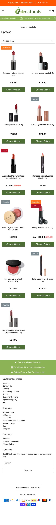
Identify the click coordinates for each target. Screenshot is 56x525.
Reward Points (9, 423)
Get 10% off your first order (14, 420)
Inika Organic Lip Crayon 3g (42, 280)
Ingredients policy (10, 400)
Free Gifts (7, 418)
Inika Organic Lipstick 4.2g (42, 124)
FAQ (4, 402)
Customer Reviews (10, 397)
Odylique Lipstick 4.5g (13, 124)
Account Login (8, 412)
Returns (6, 394)
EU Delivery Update (11, 391)
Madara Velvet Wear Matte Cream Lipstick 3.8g (13, 331)
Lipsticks (32, 27)
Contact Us (7, 386)
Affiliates (6, 439)
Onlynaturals (30, 495)
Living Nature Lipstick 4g (42, 227)
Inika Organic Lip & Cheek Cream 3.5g (13, 228)
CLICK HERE (41, 3)
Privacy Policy (8, 444)
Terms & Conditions (11, 441)
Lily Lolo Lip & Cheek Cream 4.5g (13, 280)
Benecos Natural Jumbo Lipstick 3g (42, 177)
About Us (6, 383)
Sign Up (28, 470)
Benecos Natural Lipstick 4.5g (13, 74)
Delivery (6, 389)
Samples (6, 429)
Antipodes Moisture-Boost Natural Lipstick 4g (13, 177)
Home (22, 27)
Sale (4, 426)
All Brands (7, 415)
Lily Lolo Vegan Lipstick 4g (43, 73)
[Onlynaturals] (28, 10)
